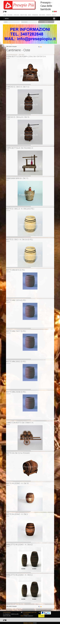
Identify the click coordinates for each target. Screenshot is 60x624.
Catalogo (16, 15)
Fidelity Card (23, 15)
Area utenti (42, 15)
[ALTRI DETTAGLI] (30, 71)
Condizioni (35, 15)
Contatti (48, 15)
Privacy (54, 15)
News (29, 15)
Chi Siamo (10, 15)
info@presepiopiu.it (28, 615)
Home (4, 15)
